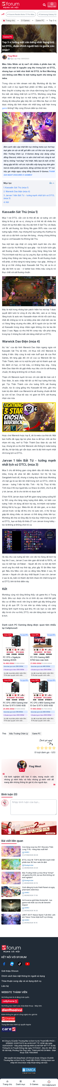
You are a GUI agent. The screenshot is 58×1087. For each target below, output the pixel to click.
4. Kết (6, 202)
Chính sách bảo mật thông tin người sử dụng (23, 976)
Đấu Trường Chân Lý (18, 733)
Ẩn (50, 183)
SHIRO (26, 852)
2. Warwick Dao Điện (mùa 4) (17, 191)
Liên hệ (5, 986)
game (4, 108)
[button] (26, 832)
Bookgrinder (28, 865)
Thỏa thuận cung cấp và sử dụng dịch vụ (21, 981)
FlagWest (12, 56)
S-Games (25, 20)
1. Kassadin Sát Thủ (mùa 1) (16, 187)
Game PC (40, 20)
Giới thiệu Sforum (9, 971)
